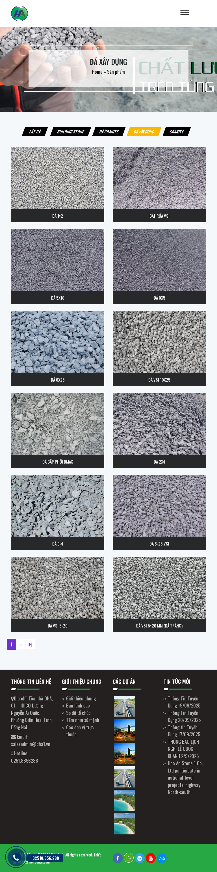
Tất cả (35, 132)
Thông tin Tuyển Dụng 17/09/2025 (184, 731)
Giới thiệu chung (81, 698)
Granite (177, 132)
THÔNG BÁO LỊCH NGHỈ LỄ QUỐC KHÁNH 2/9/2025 (183, 749)
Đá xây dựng (144, 132)
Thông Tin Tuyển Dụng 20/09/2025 (184, 716)
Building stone (70, 132)
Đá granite (109, 132)
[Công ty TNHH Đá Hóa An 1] (83, 13)
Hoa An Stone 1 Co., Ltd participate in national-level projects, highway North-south (185, 777)
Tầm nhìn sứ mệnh (82, 719)
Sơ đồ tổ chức (78, 712)
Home (97, 71)
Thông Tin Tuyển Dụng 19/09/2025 (184, 702)
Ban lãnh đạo (78, 705)
